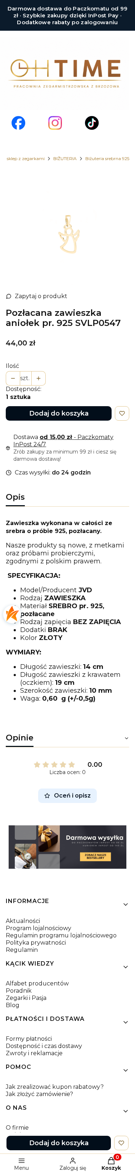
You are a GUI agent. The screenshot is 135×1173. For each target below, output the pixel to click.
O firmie (17, 1127)
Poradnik (19, 990)
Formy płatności (29, 1038)
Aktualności (23, 921)
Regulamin (22, 949)
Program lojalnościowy (38, 928)
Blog (12, 1005)
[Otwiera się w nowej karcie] (18, 123)
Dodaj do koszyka (59, 413)
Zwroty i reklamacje (34, 1053)
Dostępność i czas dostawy (44, 1046)
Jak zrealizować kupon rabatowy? (55, 1086)
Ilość (12, 365)
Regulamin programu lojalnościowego (61, 935)
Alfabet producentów (37, 983)
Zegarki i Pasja (26, 997)
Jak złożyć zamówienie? (39, 1094)
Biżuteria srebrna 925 (107, 158)
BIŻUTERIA (65, 158)
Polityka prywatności (36, 942)
